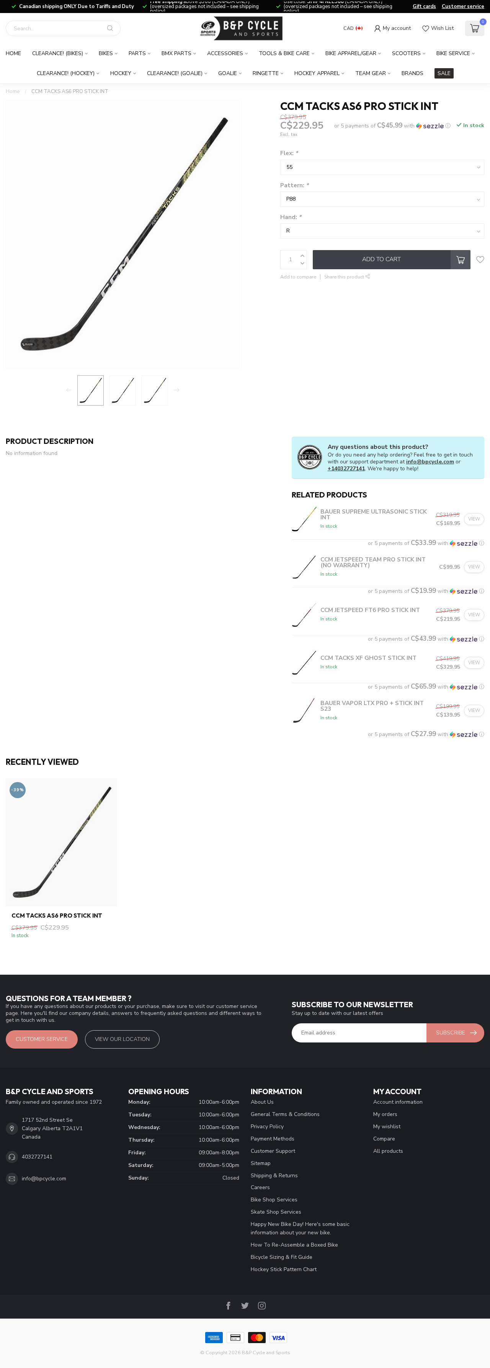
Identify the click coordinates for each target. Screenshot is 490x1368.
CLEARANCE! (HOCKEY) (66, 73)
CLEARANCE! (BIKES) (57, 53)
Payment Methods (272, 1138)
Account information (398, 1102)
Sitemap (261, 1163)
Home (13, 53)
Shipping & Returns (274, 1175)
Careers (260, 1187)
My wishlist (386, 1126)
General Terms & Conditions (285, 1114)
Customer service (463, 6)
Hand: (290, 217)
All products (388, 1151)
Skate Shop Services (276, 1212)
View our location (122, 1039)
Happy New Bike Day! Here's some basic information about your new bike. (300, 1228)
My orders (385, 1114)
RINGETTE (266, 73)
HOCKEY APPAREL (317, 73)
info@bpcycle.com (430, 461)
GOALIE (227, 73)
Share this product (344, 276)
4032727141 (37, 1156)
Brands (412, 73)
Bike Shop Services (274, 1199)
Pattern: (294, 185)
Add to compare (298, 276)
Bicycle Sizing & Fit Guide (281, 1257)
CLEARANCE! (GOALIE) (175, 73)
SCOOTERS (406, 53)
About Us (262, 1102)
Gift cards (424, 6)
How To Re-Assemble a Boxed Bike (294, 1245)
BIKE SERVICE (453, 53)
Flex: (289, 153)
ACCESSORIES (225, 53)
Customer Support (273, 1151)
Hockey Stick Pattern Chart (284, 1269)
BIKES (106, 53)
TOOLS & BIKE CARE (284, 53)
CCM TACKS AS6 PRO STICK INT (69, 91)
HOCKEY (120, 73)
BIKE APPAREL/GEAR (350, 53)
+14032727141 (346, 468)
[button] (392, 125)
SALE (444, 73)
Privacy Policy (267, 1126)
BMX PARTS (176, 53)
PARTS (137, 53)
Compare (384, 1138)
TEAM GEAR (370, 73)
